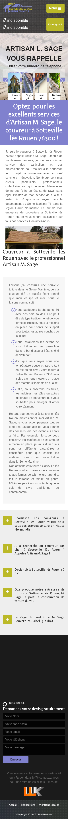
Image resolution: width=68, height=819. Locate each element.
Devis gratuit (55, 24)
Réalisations (28, 804)
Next (62, 81)
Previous (6, 81)
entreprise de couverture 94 (43, 773)
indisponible (17, 20)
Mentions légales (49, 804)
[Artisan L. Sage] (21, 8)
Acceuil (13, 804)
